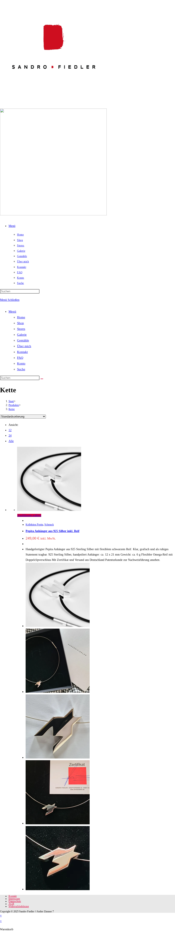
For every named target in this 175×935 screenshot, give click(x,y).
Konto (21, 363)
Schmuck (49, 524)
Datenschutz (15, 901)
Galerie (22, 334)
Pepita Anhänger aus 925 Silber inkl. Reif (52, 531)
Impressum (14, 898)
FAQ (20, 357)
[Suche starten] (41, 378)
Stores (21, 329)
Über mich (24, 346)
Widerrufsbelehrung (19, 906)
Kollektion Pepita (34, 524)
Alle (11, 441)
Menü (12, 311)
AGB (11, 903)
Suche (21, 369)
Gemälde (23, 340)
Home (21, 317)
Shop (20, 323)
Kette (12, 409)
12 (10, 430)
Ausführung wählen (29, 515)
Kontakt (22, 352)
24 (10, 435)
